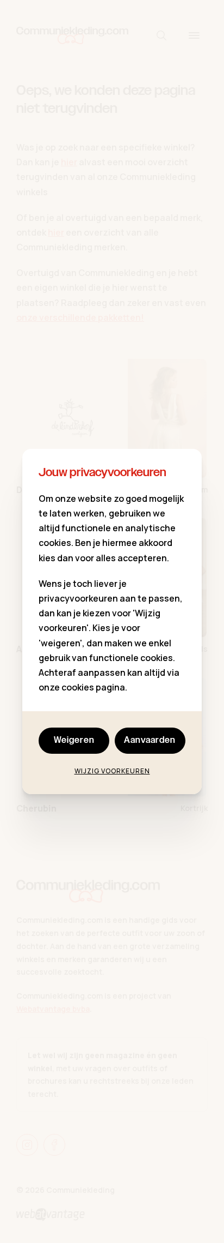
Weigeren (74, 740)
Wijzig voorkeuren (112, 771)
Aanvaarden (150, 740)
